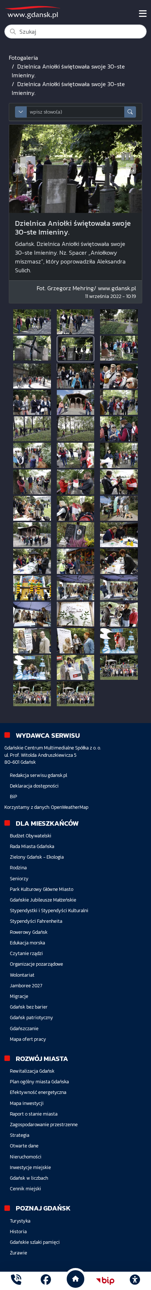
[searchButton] (130, 112)
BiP (13, 796)
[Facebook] (46, 1281)
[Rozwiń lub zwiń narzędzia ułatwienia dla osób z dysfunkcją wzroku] (135, 1281)
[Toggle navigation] (143, 13)
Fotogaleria (23, 57)
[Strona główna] (16, 1281)
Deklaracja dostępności (34, 785)
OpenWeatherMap (69, 807)
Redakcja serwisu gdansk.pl (38, 775)
